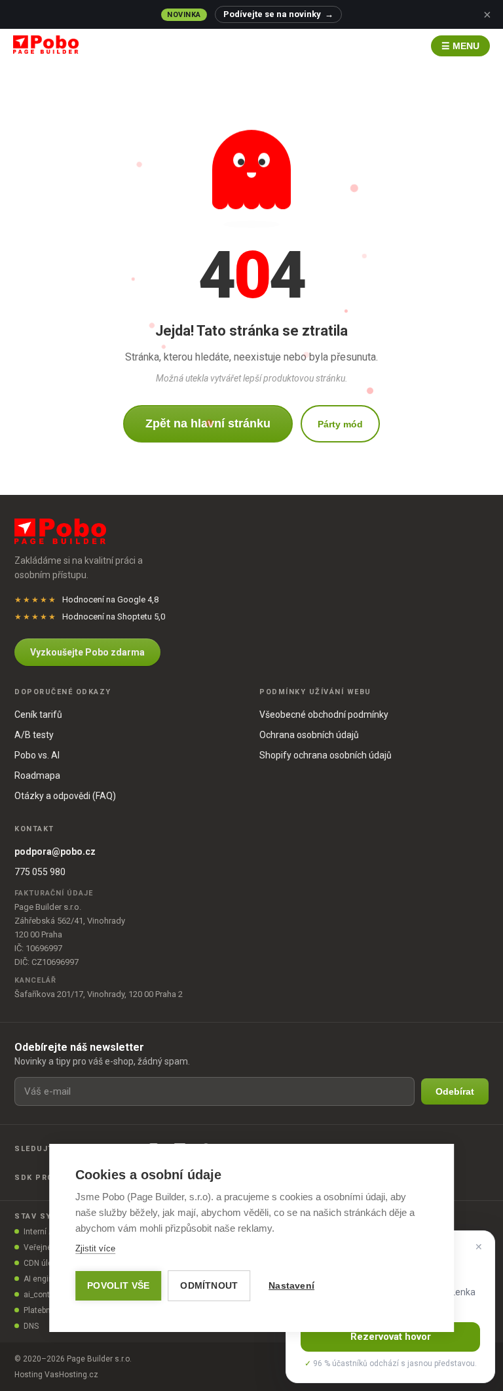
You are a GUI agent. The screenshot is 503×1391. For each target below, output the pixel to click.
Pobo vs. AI (37, 755)
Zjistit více (95, 1248)
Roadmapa (37, 775)
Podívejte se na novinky (278, 14)
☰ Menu (460, 46)
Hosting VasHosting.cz (56, 1374)
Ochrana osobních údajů (309, 735)
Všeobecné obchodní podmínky (323, 714)
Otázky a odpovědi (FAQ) (65, 796)
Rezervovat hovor (390, 1336)
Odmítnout (209, 1286)
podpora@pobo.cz (55, 851)
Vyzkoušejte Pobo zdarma (87, 652)
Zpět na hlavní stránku (207, 423)
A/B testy (34, 735)
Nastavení (291, 1286)
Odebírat (455, 1091)
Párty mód (340, 424)
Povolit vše (118, 1286)
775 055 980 (39, 872)
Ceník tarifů (38, 714)
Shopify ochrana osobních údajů (325, 755)
